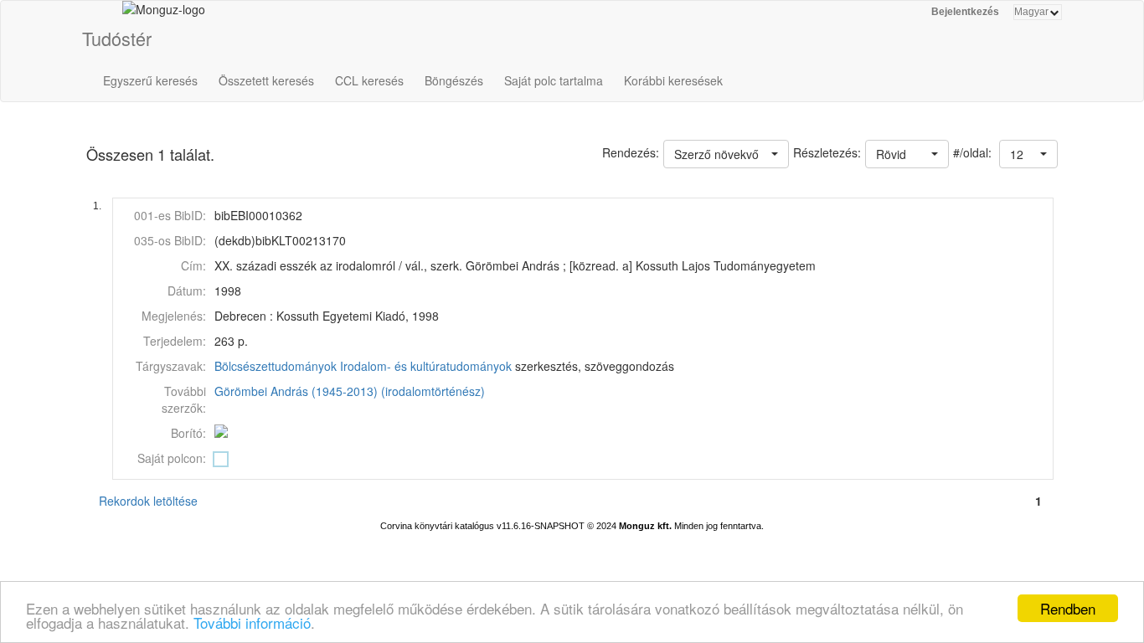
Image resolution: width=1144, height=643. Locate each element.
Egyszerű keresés (150, 80)
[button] (1028, 154)
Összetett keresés (266, 80)
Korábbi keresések (673, 80)
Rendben (1067, 608)
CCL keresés (369, 80)
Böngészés (454, 80)
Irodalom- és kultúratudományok (426, 366)
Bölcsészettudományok (275, 366)
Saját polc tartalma (553, 80)
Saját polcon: (171, 458)
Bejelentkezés (965, 12)
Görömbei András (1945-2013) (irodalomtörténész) (349, 391)
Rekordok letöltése (148, 500)
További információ (252, 622)
